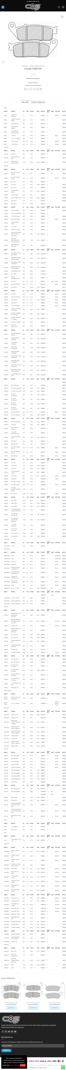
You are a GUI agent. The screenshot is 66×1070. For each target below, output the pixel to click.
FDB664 (43, 303)
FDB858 (43, 187)
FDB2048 (43, 588)
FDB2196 (43, 263)
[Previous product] (34, 74)
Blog (55, 1065)
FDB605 (43, 965)
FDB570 (43, 115)
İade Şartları (31, 1065)
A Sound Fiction (42, 1067)
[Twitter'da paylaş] (31, 89)
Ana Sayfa (25, 66)
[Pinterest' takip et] (15, 1031)
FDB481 (43, 770)
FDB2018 (43, 904)
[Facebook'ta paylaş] (28, 89)
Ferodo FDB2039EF (55, 1004)
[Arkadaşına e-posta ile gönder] (34, 89)
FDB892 (43, 408)
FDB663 (43, 388)
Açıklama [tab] (25, 102)
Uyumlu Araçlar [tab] (38, 102)
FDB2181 (43, 476)
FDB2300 (43, 479)
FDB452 (43, 182)
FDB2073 (43, 245)
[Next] (64, 996)
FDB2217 (43, 968)
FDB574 (43, 773)
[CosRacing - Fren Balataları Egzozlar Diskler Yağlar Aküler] (33, 7)
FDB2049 (43, 595)
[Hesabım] (59, 7)
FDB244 (43, 395)
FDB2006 (43, 698)
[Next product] (31, 74)
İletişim (60, 1065)
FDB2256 (43, 717)
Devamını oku (11, 1007)
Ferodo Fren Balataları (36, 66)
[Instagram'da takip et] (6, 1031)
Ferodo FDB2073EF (11, 1004)
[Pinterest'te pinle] (37, 89)
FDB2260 (43, 703)
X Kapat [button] (23, 1065)
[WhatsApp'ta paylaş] (25, 89)
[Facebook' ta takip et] (2, 1031)
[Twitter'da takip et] (9, 1031)
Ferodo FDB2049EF (33, 1004)
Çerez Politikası (14, 1065)
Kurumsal (50, 1065)
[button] (2, 7)
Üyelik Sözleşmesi (41, 1065)
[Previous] (1, 996)
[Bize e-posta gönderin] (12, 1031)
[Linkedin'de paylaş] (40, 89)
